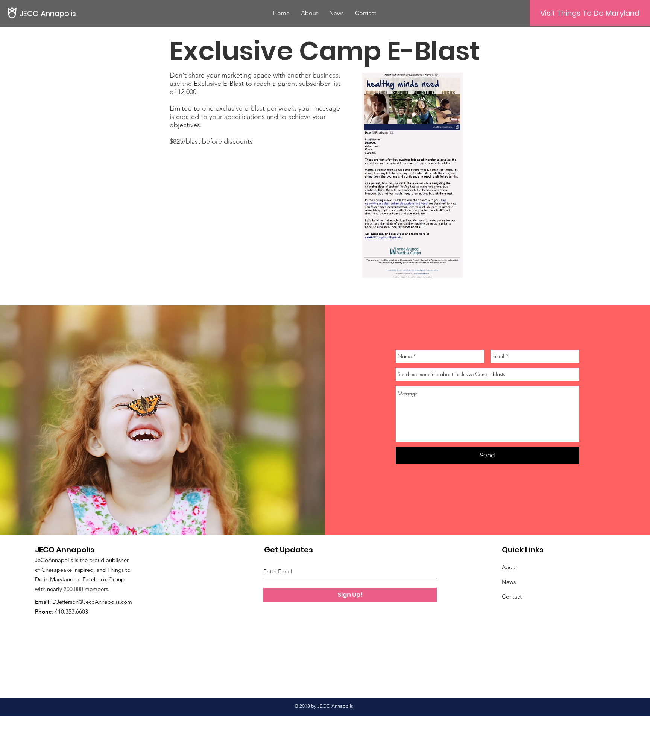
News (509, 581)
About (509, 567)
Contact (512, 596)
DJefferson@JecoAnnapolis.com (92, 601)
